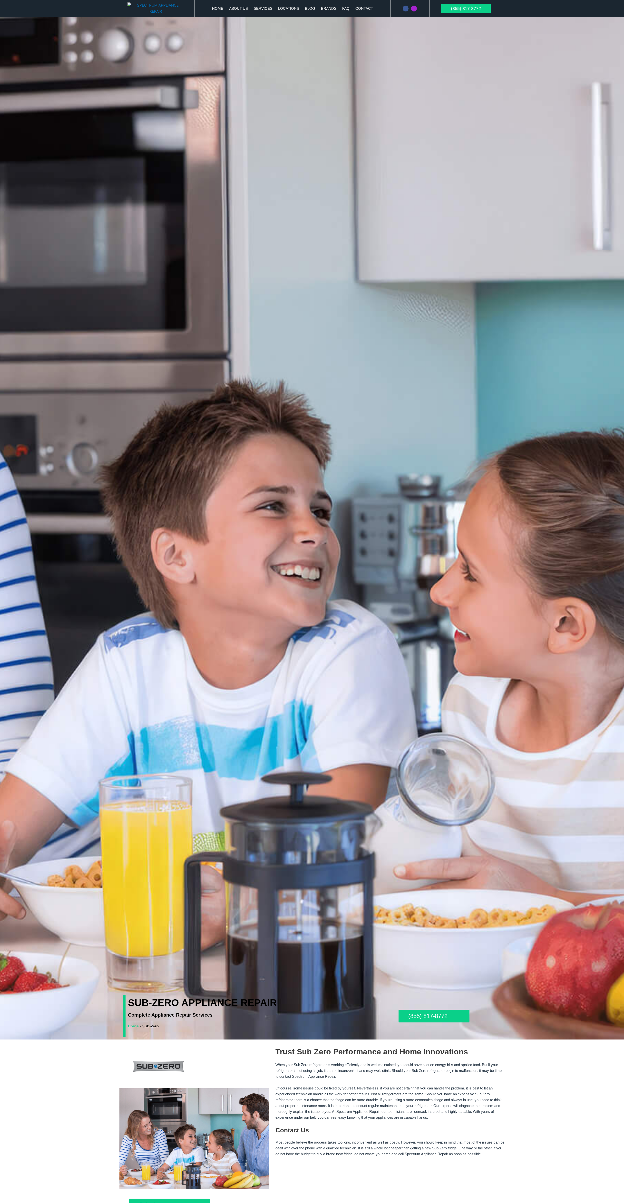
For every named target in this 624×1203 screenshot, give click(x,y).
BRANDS (328, 8)
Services (263, 8)
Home (217, 8)
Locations (288, 8)
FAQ (346, 8)
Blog (310, 8)
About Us (238, 8)
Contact (364, 8)
